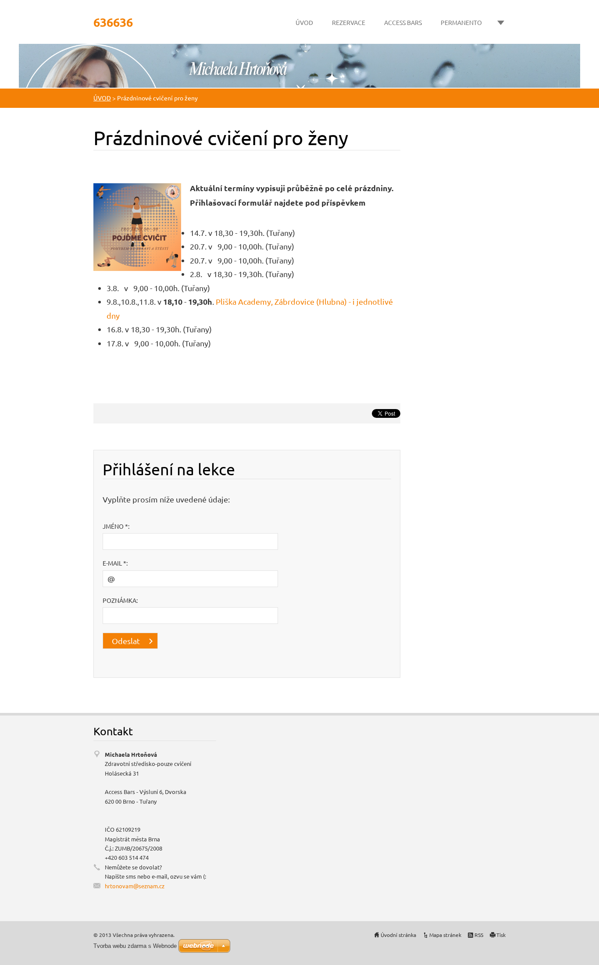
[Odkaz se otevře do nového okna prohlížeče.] (137, 226)
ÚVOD (304, 22)
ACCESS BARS (403, 22)
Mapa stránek (445, 934)
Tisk (501, 934)
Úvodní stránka (398, 934)
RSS (478, 934)
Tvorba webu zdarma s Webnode (135, 946)
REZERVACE (348, 22)
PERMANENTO (461, 22)
